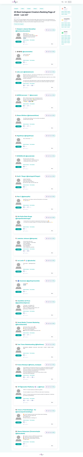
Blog (62, 1)
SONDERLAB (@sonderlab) (24, 156)
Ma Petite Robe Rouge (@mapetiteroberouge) (23, 217)
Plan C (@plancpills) (22, 196)
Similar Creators (26, 39)
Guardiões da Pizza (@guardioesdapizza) (22, 302)
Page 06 (69, 12)
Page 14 (65, 41)
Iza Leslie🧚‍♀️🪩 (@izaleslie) (25, 260)
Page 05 (66, 12)
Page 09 (69, 25)
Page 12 (68, 39)
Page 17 (65, 42)
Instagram (16, 8)
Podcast (41, 8)
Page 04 (62, 12)
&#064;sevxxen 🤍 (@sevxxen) (26, 95)
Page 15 (68, 41)
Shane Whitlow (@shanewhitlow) (27, 115)
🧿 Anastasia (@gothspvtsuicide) (27, 281)
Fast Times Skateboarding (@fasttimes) (29, 344)
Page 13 (62, 41)
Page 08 (65, 14)
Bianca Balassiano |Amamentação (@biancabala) (27, 432)
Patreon (35, 8)
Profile (18, 41)
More (52, 43)
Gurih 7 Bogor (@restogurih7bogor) (27, 176)
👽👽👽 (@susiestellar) (23, 51)
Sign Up (69, 1)
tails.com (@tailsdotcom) (24, 72)
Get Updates (32, 39)
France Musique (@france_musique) (28, 365)
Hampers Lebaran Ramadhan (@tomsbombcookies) (25, 30)
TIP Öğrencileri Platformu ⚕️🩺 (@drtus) (29, 387)
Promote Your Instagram (18, 24)
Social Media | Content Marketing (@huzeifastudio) (27, 323)
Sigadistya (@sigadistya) (24, 136)
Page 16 (62, 42)
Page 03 (68, 11)
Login (66, 1)
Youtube (28, 8)
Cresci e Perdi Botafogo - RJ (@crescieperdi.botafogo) (25, 411)
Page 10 (62, 39)
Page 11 (65, 39)
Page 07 (62, 14)
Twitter (22, 8)
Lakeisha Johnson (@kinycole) (26, 238)
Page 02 (65, 11)
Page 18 (68, 42)
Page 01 (62, 11)
